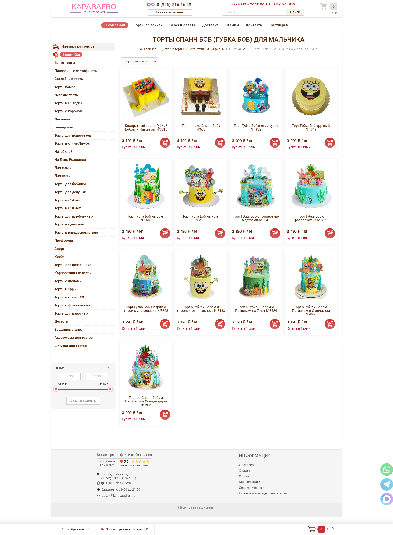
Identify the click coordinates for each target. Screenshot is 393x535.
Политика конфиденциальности (263, 493)
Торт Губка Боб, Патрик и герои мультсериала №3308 (146, 309)
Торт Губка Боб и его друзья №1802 (256, 127)
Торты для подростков (73, 135)
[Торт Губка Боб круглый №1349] (311, 95)
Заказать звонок (169, 12)
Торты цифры (65, 289)
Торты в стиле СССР (71, 297)
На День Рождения (70, 160)
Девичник (63, 119)
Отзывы (232, 25)
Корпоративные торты (73, 273)
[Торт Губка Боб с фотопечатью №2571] (311, 186)
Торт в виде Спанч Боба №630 (201, 127)
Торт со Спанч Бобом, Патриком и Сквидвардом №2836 (146, 401)
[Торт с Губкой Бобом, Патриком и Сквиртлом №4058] (311, 276)
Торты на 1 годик (68, 103)
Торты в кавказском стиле (76, 232)
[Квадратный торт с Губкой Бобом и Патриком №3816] (146, 95)
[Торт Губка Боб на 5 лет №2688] (146, 186)
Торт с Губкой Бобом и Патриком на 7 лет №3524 (256, 309)
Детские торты (67, 95)
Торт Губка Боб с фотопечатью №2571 (311, 218)
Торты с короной (68, 111)
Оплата (244, 470)
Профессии (64, 240)
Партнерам (279, 25)
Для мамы (63, 168)
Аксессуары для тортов (74, 337)
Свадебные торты (69, 79)
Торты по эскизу (148, 25)
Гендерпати (64, 127)
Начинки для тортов (78, 46)
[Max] (386, 499)
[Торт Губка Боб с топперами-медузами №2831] (256, 186)
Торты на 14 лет (68, 200)
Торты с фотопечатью (72, 305)
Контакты (254, 25)
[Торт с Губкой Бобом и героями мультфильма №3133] (201, 276)
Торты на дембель (69, 224)
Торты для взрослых (71, 313)
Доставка (210, 25)
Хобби (60, 257)
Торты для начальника (73, 265)
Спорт (59, 249)
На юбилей (63, 152)
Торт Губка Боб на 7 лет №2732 (201, 218)
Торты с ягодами (68, 281)
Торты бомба (65, 87)
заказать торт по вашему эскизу (263, 4)
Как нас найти (249, 482)
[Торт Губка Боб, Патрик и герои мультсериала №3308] (146, 276)
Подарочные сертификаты (76, 71)
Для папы (63, 176)
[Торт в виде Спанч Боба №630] (201, 95)
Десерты (62, 321)
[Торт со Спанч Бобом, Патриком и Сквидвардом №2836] (146, 367)
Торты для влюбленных (74, 216)
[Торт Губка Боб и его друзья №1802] (256, 95)
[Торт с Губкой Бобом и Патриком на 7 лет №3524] (256, 276)
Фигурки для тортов (71, 346)
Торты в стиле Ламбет (73, 143)
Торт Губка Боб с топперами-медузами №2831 (256, 218)
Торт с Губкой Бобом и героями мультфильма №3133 (201, 309)
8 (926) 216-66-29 (174, 5)
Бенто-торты (65, 63)
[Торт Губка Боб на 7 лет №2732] (201, 186)
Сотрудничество (251, 487)
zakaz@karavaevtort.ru (118, 495)
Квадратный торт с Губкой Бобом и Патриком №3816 (146, 127)
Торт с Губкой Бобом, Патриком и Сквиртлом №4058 (311, 310)
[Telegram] (386, 484)
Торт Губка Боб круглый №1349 (311, 127)
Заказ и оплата (182, 25)
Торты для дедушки (70, 192)
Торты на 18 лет (68, 208)
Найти (295, 12)
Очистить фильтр (83, 400)
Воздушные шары (69, 330)
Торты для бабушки (70, 184)
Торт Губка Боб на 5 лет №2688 (146, 218)
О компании (114, 25)
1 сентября (71, 55)
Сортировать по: (136, 61)
